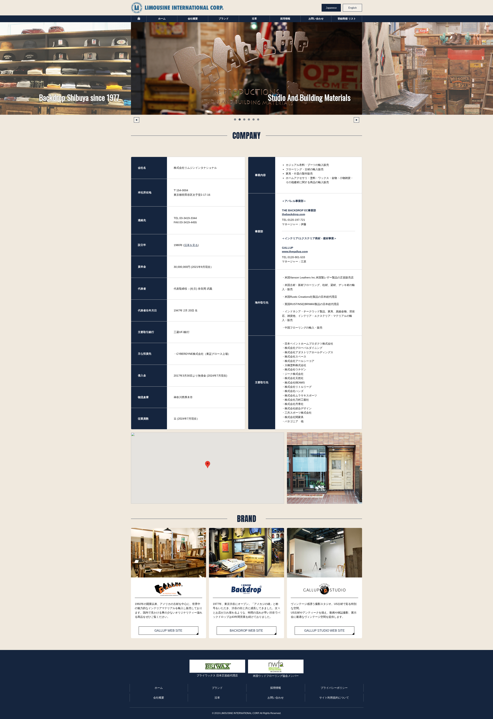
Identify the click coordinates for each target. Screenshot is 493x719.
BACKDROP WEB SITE (246, 630)
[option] (246, 68)
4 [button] (249, 119)
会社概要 (193, 18)
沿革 (254, 18)
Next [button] (356, 120)
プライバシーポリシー (334, 687)
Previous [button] (136, 120)
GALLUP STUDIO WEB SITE (324, 630)
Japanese (331, 7)
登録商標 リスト (347, 18)
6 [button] (258, 119)
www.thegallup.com (295, 251)
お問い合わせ (316, 18)
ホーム (162, 18)
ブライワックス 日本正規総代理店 (217, 675)
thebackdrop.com (293, 214)
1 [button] (235, 119)
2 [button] (239, 119)
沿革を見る (191, 245)
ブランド (224, 18)
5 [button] (253, 119)
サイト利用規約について (334, 697)
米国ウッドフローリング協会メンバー (276, 675)
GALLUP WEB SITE (168, 630)
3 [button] (244, 119)
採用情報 (285, 18)
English (352, 7)
